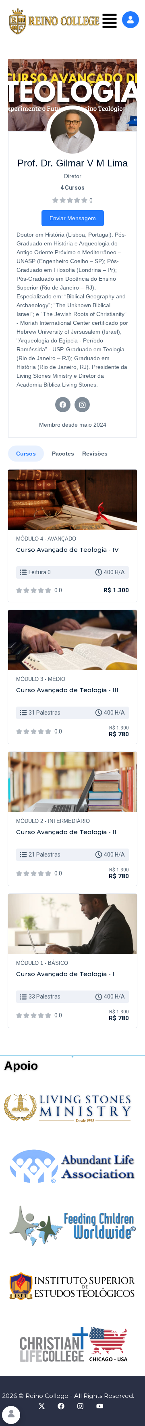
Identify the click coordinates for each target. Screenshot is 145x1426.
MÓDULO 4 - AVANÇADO (46, 539)
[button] (110, 21)
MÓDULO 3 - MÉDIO (40, 679)
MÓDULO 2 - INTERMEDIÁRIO (53, 821)
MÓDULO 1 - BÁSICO (42, 963)
